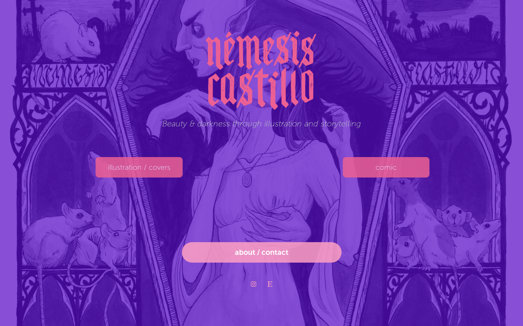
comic (386, 167)
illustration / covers (139, 167)
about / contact (261, 252)
